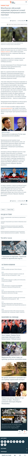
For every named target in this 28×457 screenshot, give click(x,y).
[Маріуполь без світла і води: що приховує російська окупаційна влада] (14, 349)
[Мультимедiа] (15, 455)
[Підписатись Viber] (17, 441)
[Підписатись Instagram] (14, 441)
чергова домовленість (6, 108)
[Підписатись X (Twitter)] (8, 441)
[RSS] (23, 441)
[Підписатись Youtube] (11, 441)
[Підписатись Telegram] (20, 441)
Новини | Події (5, 5)
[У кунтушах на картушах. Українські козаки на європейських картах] (14, 248)
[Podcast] (2, 444)
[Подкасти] (20, 455)
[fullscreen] (26, 181)
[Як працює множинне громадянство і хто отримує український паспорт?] (14, 369)
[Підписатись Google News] (5, 441)
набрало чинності (5, 51)
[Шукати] (25, 455)
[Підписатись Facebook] (2, 441)
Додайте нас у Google (6, 455)
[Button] (13, 21)
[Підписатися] (5, 444)
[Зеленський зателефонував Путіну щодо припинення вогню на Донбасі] (14, 124)
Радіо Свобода (8, 171)
